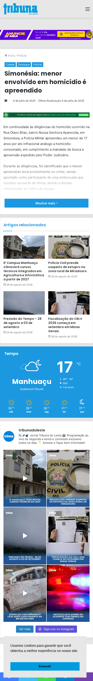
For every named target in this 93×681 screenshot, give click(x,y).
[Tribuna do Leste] (20, 9)
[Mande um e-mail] (6, 100)
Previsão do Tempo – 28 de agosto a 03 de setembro (22, 323)
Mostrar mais (45, 203)
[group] (46, 35)
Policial (21, 55)
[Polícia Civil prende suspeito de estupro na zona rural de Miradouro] (69, 247)
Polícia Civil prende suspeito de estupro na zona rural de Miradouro (67, 267)
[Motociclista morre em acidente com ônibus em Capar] (68, 593)
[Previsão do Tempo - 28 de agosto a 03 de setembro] (24, 535)
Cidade (10, 64)
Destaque (24, 64)
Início (11, 55)
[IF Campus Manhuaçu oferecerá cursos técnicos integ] (24, 478)
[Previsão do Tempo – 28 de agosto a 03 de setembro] (24, 303)
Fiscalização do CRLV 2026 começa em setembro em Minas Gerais (65, 325)
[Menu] (87, 10)
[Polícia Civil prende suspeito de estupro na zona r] (68, 478)
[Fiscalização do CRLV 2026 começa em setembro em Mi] (68, 535)
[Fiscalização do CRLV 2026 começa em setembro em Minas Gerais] (69, 303)
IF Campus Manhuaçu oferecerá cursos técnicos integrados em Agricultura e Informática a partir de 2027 (23, 271)
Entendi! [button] (45, 666)
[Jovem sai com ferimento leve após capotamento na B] (24, 593)
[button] (11, 656)
